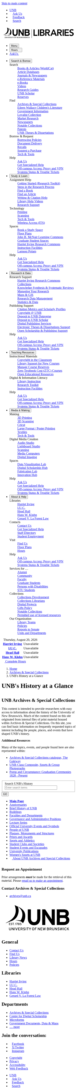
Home (13, 668)
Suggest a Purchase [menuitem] (29, 150)
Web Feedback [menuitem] (18, 1068)
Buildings (15, 812)
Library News (18, 957)
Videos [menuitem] (21, 86)
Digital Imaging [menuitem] (27, 457)
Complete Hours (15, 661)
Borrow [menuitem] (20, 60)
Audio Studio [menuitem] (25, 442)
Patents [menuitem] (21, 129)
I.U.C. (12, 648)
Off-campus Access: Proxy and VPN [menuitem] (40, 168)
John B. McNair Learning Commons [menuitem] (40, 237)
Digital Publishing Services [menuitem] (34, 323)
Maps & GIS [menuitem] (25, 295)
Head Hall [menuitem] (23, 511)
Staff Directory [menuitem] (26, 532)
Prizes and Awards (21, 837)
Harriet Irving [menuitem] (25, 504)
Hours (15, 49)
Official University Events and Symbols (34, 826)
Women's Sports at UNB (24, 854)
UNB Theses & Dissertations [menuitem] (35, 132)
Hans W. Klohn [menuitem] (27, 515)
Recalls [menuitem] (21, 147)
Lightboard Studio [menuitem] (28, 446)
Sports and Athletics (22, 840)
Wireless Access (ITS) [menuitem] (31, 222)
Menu (14, 45)
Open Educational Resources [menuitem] (35, 374)
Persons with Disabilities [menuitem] (32, 586)
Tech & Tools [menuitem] (25, 154)
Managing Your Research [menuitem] (33, 291)
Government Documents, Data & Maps (33, 1023)
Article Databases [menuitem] (28, 72)
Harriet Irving (12, 644)
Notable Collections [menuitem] (29, 125)
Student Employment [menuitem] (30, 536)
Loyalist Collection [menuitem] (29, 114)
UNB (12, 10)
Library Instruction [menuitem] (29, 381)
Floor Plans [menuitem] (24, 233)
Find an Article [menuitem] (26, 194)
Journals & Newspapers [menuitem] (32, 75)
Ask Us (17, 13)
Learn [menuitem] (19, 176)
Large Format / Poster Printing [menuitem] (36, 428)
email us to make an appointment (42, 880)
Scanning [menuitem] (23, 215)
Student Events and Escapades (28, 847)
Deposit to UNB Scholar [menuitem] (32, 320)
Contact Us (16, 950)
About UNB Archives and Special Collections (41, 858)
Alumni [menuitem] (22, 572)
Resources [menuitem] (22, 352)
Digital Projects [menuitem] (27, 604)
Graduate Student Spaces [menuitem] (33, 240)
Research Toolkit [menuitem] (27, 385)
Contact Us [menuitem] (24, 525)
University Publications (23, 851)
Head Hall (12, 652)
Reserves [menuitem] (23, 97)
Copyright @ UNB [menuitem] (29, 312)
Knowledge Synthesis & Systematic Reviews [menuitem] (45, 287)
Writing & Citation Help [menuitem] (32, 197)
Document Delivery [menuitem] (29, 143)
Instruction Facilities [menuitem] (29, 247)
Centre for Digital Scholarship (28, 1016)
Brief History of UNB (23, 808)
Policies (14, 964)
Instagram (18, 1051)
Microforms (16, 1019)
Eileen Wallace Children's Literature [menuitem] (39, 107)
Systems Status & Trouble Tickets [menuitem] (38, 172)
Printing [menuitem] (22, 212)
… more (14, 1027)
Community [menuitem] (24, 575)
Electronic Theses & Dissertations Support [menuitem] (43, 327)
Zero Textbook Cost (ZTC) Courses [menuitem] (39, 370)
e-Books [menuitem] (22, 82)
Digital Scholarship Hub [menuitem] (32, 467)
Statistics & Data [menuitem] (27, 302)
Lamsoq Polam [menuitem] (26, 251)
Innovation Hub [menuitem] (27, 475)
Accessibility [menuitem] (17, 1065)
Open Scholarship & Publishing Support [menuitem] (42, 330)
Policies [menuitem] (22, 625)
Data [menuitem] (21, 273)
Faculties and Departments (25, 815)
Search (17, 20)
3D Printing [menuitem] (24, 417)
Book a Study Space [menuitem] (30, 230)
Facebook (18, 1043)
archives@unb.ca (20, 896)
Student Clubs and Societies (26, 844)
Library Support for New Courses (38, 363)
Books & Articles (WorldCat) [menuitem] (35, 68)
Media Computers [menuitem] (28, 453)
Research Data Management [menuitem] (35, 298)
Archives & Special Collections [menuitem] (36, 104)
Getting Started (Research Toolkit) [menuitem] (38, 183)
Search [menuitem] (16, 1086)
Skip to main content (14, 3)
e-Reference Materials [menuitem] (31, 79)
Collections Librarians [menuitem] (31, 600)
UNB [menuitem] (12, 1075)
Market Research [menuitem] (27, 118)
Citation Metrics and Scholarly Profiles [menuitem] (41, 309)
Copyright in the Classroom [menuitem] (34, 360)
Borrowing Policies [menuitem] (29, 140)
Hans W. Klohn (12, 657)
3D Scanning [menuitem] (25, 421)
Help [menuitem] (18, 496)
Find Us (14, 954)
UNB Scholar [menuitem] (26, 93)
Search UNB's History (19, 783)
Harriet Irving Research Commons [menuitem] (38, 244)
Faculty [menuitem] (22, 579)
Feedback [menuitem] (18, 1082)
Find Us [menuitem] (22, 543)
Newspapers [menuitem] (25, 122)
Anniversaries (18, 804)
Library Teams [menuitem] (26, 622)
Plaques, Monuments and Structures (31, 833)
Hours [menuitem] (21, 550)
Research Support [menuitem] (28, 205)
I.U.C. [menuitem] (21, 507)
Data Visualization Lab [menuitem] (31, 464)
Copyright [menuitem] (15, 1057)
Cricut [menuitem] (21, 425)
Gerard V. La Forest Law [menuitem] (33, 518)
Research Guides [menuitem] (27, 89)
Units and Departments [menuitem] (31, 633)
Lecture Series (18, 822)
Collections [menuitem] (24, 284)
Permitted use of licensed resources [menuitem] (39, 615)
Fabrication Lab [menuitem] (27, 471)
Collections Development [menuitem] (33, 597)
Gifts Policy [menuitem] (24, 608)
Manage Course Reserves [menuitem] (33, 367)
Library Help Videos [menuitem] (30, 201)
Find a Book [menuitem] (25, 190)
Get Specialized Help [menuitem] (30, 165)
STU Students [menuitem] (26, 590)
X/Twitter (18, 1047)
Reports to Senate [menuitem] (28, 629)
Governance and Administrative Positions (35, 819)
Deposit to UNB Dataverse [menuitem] (34, 316)
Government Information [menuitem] (32, 111)
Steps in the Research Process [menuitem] (35, 187)
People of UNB (19, 829)
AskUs (14, 53)
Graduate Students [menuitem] (28, 583)
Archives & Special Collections (29, 672)
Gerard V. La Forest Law (25, 995)
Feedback (19, 17)
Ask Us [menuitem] (22, 161)
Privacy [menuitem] (14, 1061)
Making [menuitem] (20, 410)
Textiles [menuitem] (22, 432)
